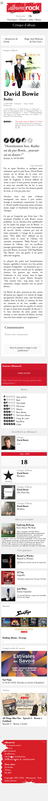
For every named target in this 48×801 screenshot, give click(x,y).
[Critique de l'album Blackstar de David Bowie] (8, 482)
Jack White (22, 589)
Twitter (8, 770)
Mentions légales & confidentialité (20, 759)
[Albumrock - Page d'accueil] (24, 13)
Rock (18, 444)
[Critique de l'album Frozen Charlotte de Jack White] (8, 600)
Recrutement (10, 751)
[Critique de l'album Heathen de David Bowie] (8, 515)
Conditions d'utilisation (15, 756)
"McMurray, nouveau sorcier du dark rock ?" (31, 563)
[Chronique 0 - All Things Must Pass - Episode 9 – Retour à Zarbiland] (24, 707)
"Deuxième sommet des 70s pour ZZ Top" (31, 579)
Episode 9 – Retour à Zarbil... (15, 724)
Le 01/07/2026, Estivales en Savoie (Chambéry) (23, 682)
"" (24, 539)
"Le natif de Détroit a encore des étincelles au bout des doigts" (31, 596)
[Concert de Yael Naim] (24, 676)
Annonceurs (10, 753)
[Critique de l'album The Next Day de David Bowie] (8, 498)
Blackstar (21, 476)
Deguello (21, 575)
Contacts (8, 748)
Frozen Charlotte (24, 591)
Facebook (9, 767)
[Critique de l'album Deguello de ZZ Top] (8, 584)
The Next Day (23, 492)
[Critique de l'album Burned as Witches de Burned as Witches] (8, 567)
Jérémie (7, 158)
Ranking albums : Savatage (14, 637)
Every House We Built (26, 527)
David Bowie (21, 94)
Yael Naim (6, 680)
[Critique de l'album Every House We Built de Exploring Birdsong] (8, 536)
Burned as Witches (25, 556)
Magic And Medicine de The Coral (33, 40)
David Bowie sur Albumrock (24, 432)
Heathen (20, 509)
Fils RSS (8, 772)
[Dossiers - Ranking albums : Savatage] (24, 634)
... (3, 640)
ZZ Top (20, 572)
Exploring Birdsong (25, 525)
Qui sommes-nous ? (13, 745)
